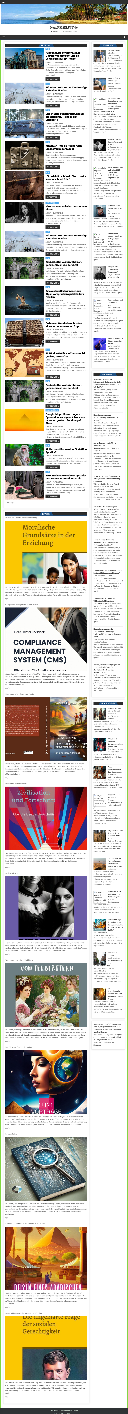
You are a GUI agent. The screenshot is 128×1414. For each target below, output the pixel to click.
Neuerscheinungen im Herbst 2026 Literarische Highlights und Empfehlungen (115, 172)
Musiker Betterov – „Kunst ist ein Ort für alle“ (115, 341)
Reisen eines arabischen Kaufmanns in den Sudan (25, 1137)
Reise (48, 49)
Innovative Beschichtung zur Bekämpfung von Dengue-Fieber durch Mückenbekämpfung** (106, 509)
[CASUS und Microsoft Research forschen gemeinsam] (100, 750)
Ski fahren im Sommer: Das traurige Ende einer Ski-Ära (66, 89)
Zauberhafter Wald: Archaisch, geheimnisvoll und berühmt (64, 263)
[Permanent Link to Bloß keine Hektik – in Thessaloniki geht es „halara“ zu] (24, 363)
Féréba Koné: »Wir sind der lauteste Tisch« (66, 208)
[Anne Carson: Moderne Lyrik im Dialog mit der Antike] (100, 245)
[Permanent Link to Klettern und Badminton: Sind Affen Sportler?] (24, 455)
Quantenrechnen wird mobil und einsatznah (114, 710)
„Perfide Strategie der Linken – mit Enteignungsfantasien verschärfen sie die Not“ (115, 925)
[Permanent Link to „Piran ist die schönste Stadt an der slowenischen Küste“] (24, 185)
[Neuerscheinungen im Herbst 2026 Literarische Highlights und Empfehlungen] (100, 179)
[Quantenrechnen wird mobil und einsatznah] (100, 719)
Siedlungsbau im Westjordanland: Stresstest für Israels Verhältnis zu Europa (115, 864)
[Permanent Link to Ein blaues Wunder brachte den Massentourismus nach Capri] (24, 332)
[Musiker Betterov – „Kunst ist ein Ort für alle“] (100, 350)
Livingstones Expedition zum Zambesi (20, 607)
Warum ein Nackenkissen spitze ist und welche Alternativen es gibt (66, 477)
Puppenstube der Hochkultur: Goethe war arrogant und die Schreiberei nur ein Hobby (63, 55)
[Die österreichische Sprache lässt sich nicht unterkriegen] (100, 1000)
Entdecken (49, 203)
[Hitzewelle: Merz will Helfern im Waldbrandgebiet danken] (100, 903)
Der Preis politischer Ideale (15, 1316)
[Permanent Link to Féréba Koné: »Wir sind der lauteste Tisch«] (24, 212)
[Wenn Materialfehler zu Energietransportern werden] (100, 778)
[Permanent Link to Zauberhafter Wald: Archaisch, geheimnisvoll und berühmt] (24, 268)
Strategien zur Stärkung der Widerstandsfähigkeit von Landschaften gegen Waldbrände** (107, 601)
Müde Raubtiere (114, 78)
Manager (48, 62)
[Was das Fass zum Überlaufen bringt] (100, 151)
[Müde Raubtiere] (100, 89)
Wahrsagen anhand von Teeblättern (19, 873)
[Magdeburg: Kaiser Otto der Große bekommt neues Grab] (100, 842)
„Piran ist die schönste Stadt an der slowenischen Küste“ (66, 177)
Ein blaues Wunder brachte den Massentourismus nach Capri (64, 324)
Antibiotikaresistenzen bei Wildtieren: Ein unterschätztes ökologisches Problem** (106, 542)
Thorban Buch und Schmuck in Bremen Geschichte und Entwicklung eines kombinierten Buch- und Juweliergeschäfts (108, 307)
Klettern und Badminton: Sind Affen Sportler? (66, 450)
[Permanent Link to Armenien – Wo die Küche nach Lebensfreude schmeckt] (24, 155)
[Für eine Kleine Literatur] (100, 61)
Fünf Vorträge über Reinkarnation (18, 960)
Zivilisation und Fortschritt (15, 697)
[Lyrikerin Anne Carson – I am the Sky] (100, 217)
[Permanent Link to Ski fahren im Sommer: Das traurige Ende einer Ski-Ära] (24, 93)
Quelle (7, 601)
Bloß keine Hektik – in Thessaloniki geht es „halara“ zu (65, 355)
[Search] (125, 37)
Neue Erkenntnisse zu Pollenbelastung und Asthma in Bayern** (106, 417)
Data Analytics (11, 1047)
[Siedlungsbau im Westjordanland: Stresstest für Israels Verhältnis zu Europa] (100, 870)
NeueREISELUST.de (64, 27)
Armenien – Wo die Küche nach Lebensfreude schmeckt (64, 147)
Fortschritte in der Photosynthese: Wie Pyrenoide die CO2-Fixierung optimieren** (107, 478)
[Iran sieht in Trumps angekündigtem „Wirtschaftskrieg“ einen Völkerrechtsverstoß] (100, 964)
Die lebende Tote (11, 786)
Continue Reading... (53, 79)
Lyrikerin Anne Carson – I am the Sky (115, 208)
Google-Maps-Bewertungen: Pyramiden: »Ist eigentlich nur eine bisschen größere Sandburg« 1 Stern (65, 418)
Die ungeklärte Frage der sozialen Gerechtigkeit (23, 1226)
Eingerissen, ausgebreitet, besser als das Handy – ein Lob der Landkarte (65, 117)
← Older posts (10, 503)
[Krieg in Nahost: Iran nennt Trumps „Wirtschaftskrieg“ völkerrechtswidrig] (100, 806)
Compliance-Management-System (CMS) (21, 518)
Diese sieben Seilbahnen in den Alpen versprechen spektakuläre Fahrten (65, 294)
